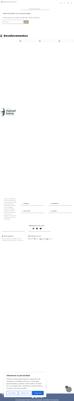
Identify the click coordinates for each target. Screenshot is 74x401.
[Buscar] (26, 22)
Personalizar (12, 393)
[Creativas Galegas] (9, 3)
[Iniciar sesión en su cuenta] (61, 3)
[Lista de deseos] (64, 3)
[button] (32, 203)
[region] (25, 384)
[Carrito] (68, 3)
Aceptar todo (38, 393)
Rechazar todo (25, 393)
